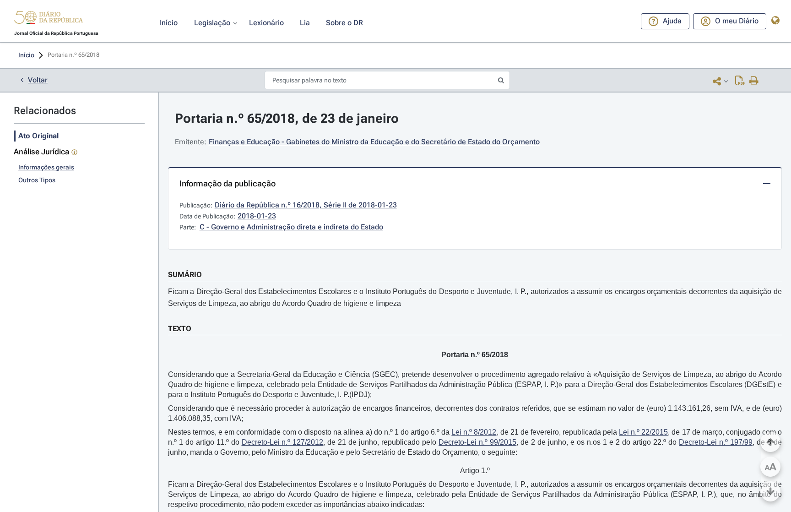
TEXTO (179, 328)
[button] (48, 19)
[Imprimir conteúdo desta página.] (754, 81)
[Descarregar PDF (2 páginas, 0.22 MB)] (740, 81)
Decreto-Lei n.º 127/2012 (283, 442)
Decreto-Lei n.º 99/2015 (477, 442)
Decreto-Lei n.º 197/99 (716, 442)
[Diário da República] (48, 19)
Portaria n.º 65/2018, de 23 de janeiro (287, 118)
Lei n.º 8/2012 (473, 432)
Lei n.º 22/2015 (643, 432)
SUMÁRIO (185, 274)
